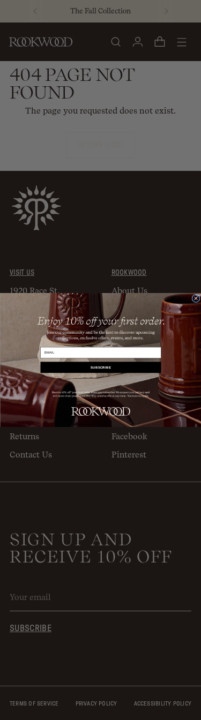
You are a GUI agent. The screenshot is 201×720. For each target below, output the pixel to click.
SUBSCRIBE (101, 367)
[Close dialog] (195, 298)
